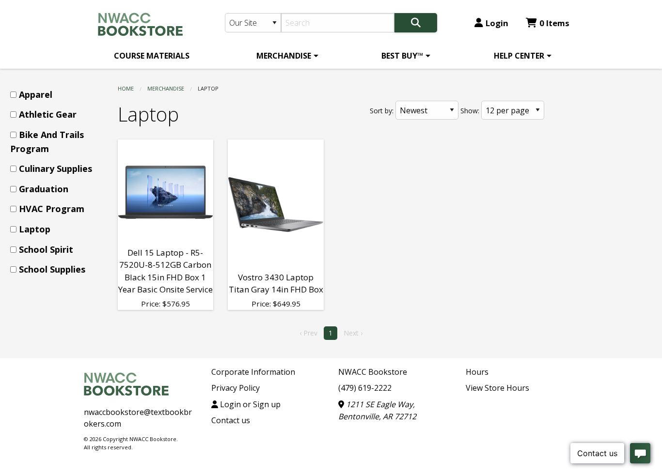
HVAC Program (51, 209)
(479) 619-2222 (365, 388)
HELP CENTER (519, 55)
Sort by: (382, 110)
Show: (469, 110)
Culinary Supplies (55, 168)
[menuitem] (151, 55)
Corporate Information (253, 372)
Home (126, 88)
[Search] (415, 22)
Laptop (34, 229)
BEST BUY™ (402, 55)
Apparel (35, 94)
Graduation (43, 189)
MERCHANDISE (283, 55)
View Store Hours (497, 388)
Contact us (230, 420)
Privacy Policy (235, 388)
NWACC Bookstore (372, 372)
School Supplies (52, 269)
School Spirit (46, 249)
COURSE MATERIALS (151, 55)
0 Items (554, 23)
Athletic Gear (48, 114)
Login (497, 23)
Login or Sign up (249, 404)
